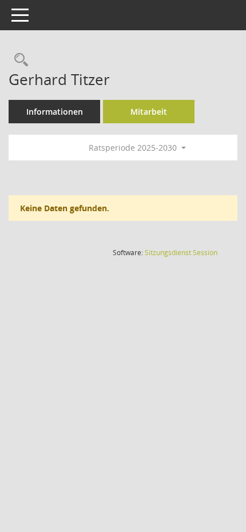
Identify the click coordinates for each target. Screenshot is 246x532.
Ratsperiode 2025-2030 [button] (134, 147)
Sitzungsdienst (181, 252)
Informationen (54, 111)
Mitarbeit (148, 111)
